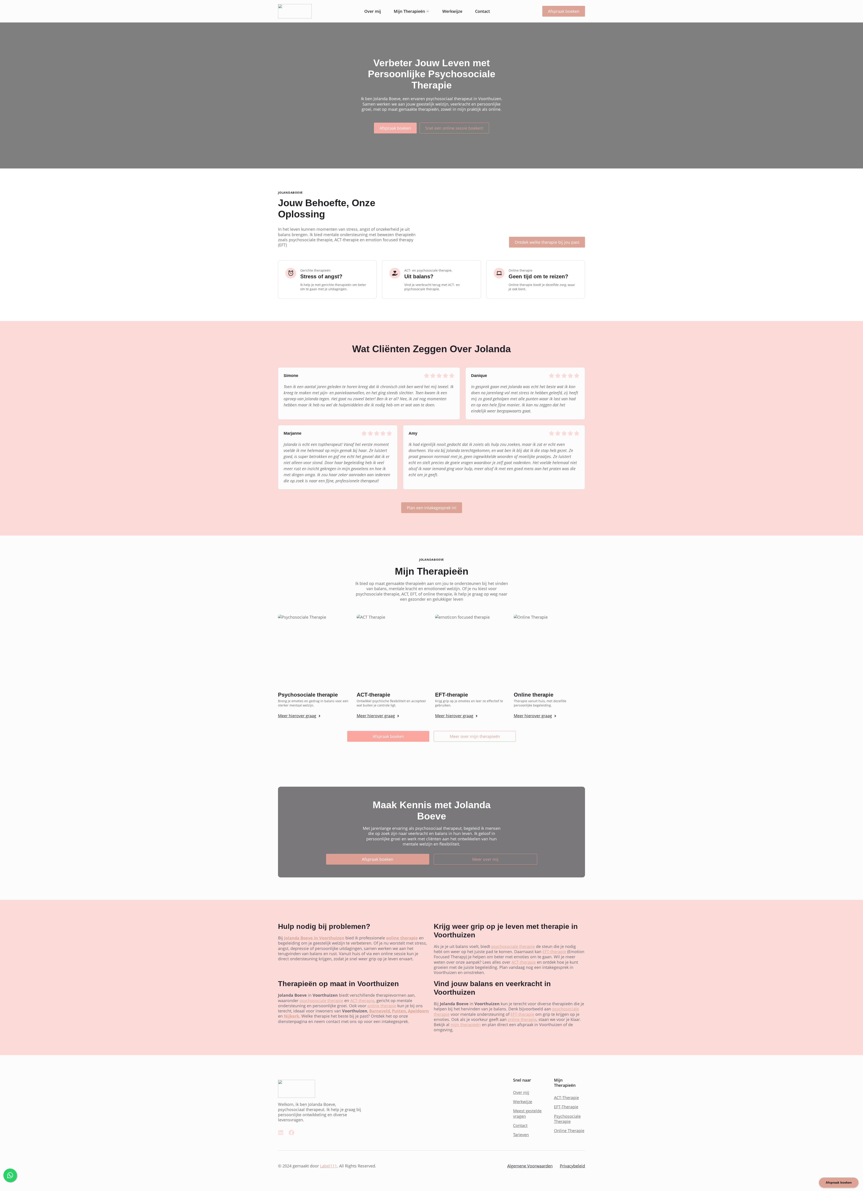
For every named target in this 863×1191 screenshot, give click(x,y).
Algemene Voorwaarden (530, 1166)
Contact (482, 11)
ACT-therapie (524, 962)
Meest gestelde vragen (527, 1113)
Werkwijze (452, 11)
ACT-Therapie (566, 1097)
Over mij (372, 11)
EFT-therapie (554, 951)
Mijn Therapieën (409, 11)
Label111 (328, 1166)
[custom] (280, 1132)
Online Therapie (569, 1130)
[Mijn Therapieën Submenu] (427, 11)
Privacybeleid (572, 1166)
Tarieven (521, 1134)
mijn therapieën (466, 1024)
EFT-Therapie (566, 1106)
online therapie (381, 1005)
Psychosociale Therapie (567, 1119)
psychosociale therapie (513, 946)
